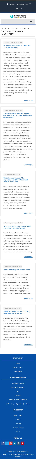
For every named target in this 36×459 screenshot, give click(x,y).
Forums (18, 396)
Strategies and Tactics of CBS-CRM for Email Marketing (16, 46)
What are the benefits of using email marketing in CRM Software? (17, 227)
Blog (18, 391)
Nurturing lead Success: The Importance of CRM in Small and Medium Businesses (15, 180)
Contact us (18, 372)
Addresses (18, 424)
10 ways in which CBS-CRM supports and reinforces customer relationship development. (17, 115)
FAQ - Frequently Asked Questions (18, 404)
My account (18, 415)
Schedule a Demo (18, 383)
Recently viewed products (18, 400)
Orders (18, 419)
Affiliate (18, 432)
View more (28, 100)
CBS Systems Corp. (22, 451)
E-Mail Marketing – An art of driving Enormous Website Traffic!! (16, 312)
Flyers (18, 363)
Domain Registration (18, 387)
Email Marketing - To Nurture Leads (16, 270)
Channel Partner (18, 428)
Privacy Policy (18, 367)
